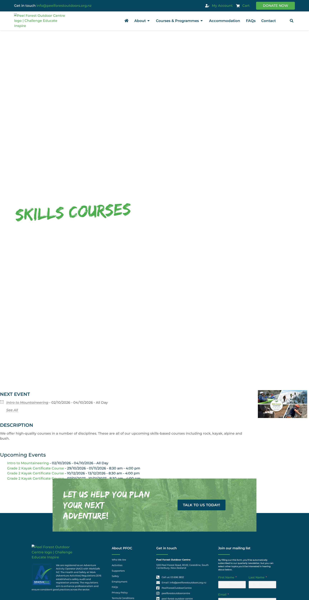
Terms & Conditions (123, 598)
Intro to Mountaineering (27, 402)
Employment (119, 581)
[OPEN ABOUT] (148, 20)
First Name (226, 577)
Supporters (118, 570)
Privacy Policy (120, 592)
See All (12, 410)
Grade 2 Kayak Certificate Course (35, 468)
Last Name (256, 577)
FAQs (115, 587)
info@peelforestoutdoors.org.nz (64, 6)
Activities (117, 565)
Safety (115, 576)
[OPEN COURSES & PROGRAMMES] (201, 20)
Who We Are (119, 559)
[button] (291, 21)
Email (222, 594)
